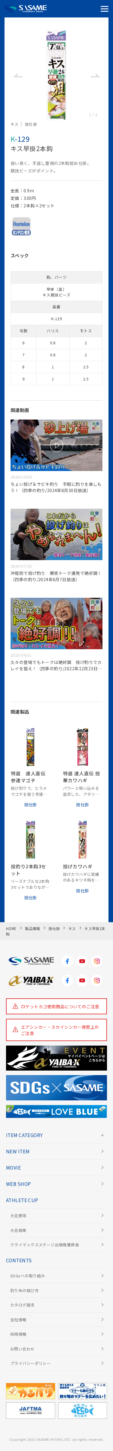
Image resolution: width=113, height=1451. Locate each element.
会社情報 (18, 1319)
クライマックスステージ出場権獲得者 (44, 1245)
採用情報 (18, 1334)
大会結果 (18, 1230)
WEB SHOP (18, 1183)
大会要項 (18, 1215)
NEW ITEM (18, 1151)
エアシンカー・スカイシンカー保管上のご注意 (60, 1030)
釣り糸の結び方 (24, 1290)
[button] (18, 75)
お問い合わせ (22, 1349)
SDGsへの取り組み (27, 1276)
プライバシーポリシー (30, 1363)
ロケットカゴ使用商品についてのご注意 (60, 1006)
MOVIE (13, 1167)
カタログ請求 (22, 1305)
